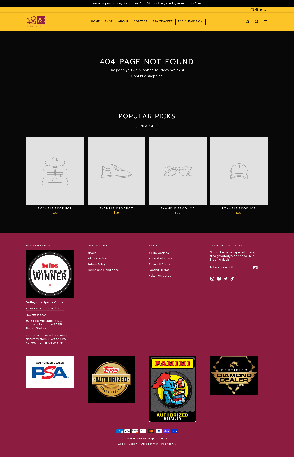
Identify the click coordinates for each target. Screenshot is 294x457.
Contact (140, 21)
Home (95, 21)
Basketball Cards (161, 258)
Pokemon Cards (160, 275)
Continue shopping (147, 76)
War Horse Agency (164, 443)
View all (147, 125)
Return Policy (97, 264)
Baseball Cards (159, 264)
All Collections (159, 253)
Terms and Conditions (103, 270)
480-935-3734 (36, 315)
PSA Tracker (163, 21)
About (123, 21)
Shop (109, 21)
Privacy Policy (97, 258)
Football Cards (159, 270)
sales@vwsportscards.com (45, 308)
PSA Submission (190, 21)
